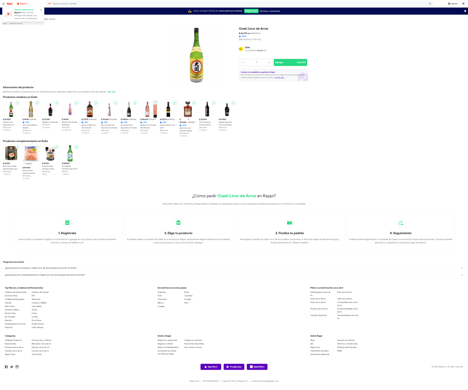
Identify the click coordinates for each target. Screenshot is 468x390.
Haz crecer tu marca (193, 347)
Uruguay (161, 306)
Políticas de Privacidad (346, 347)
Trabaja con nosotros (193, 340)
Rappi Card (315, 347)
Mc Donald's (10, 317)
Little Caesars (37, 327)
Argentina (162, 292)
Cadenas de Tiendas (40, 292)
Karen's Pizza (10, 313)
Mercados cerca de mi (41, 344)
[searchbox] (239, 4)
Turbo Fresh (37, 354)
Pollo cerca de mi (344, 292)
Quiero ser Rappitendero (168, 347)
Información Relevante (319, 354)
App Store (212, 366)
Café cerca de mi (344, 299)
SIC (311, 344)
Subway (8, 303)
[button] (23, 4)
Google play (235, 366)
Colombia (188, 296)
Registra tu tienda (165, 344)
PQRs (339, 351)
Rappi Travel (10, 354)
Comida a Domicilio (318, 315)
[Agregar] (18, 103)
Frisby (34, 313)
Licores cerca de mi (40, 351)
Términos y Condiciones (347, 344)
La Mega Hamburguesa (14, 299)
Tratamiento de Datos (319, 351)
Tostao (34, 310)
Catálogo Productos (13, 340)
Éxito (247, 47)
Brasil (186, 292)
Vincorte (52, 19)
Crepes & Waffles (39, 303)
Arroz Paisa (36, 320)
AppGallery (259, 366)
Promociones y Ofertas (41, 340)
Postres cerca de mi (319, 309)
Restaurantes (10, 344)
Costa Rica (162, 299)
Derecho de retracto (346, 340)
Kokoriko (8, 320)
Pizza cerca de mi (317, 299)
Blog (312, 340)
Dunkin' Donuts (38, 324)
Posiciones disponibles (194, 344)
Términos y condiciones (270, 11)
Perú (186, 303)
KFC (33, 296)
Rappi (5, 24)
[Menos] (243, 62)
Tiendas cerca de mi (13, 351)
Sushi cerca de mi (318, 302)
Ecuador (187, 299)
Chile (160, 296)
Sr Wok (35, 317)
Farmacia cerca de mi (14, 347)
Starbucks (36, 299)
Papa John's (10, 306)
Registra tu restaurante (167, 340)
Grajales (45, 19)
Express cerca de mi (40, 347)
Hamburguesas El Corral (15, 324)
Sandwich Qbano (12, 310)
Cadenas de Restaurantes (16, 292)
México (161, 303)
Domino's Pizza (11, 296)
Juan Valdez (36, 306)
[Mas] (269, 62)
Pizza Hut (9, 327)
